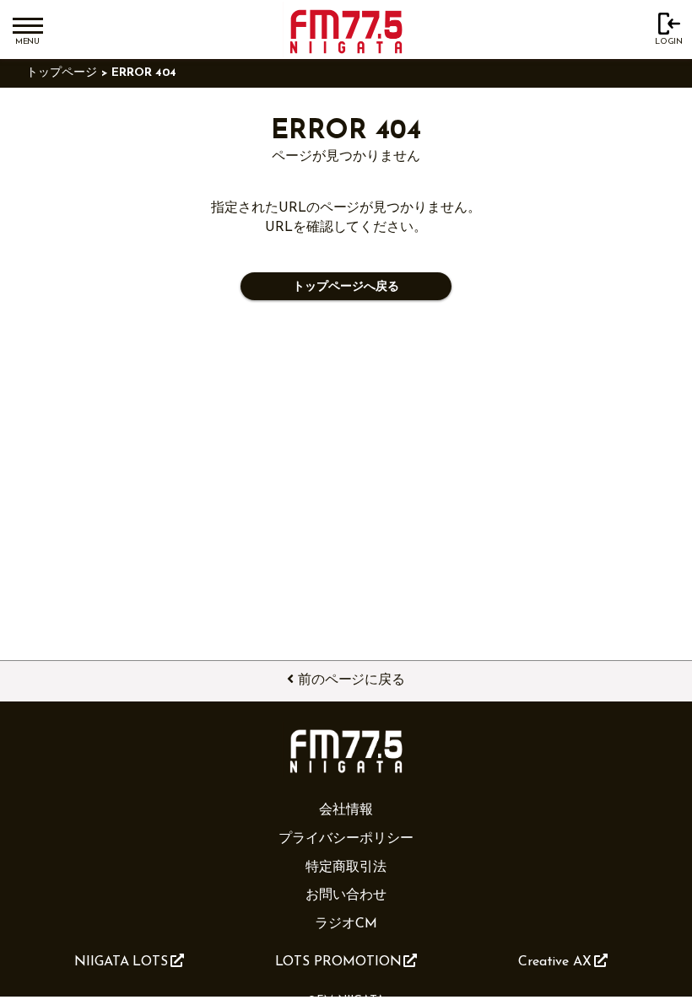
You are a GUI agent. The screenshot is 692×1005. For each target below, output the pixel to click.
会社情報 (346, 810)
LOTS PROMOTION (338, 962)
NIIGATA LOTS (121, 962)
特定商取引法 (346, 867)
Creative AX (555, 962)
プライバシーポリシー (345, 839)
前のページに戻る (351, 680)
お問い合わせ (346, 895)
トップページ (61, 72)
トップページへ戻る (345, 287)
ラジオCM (346, 924)
